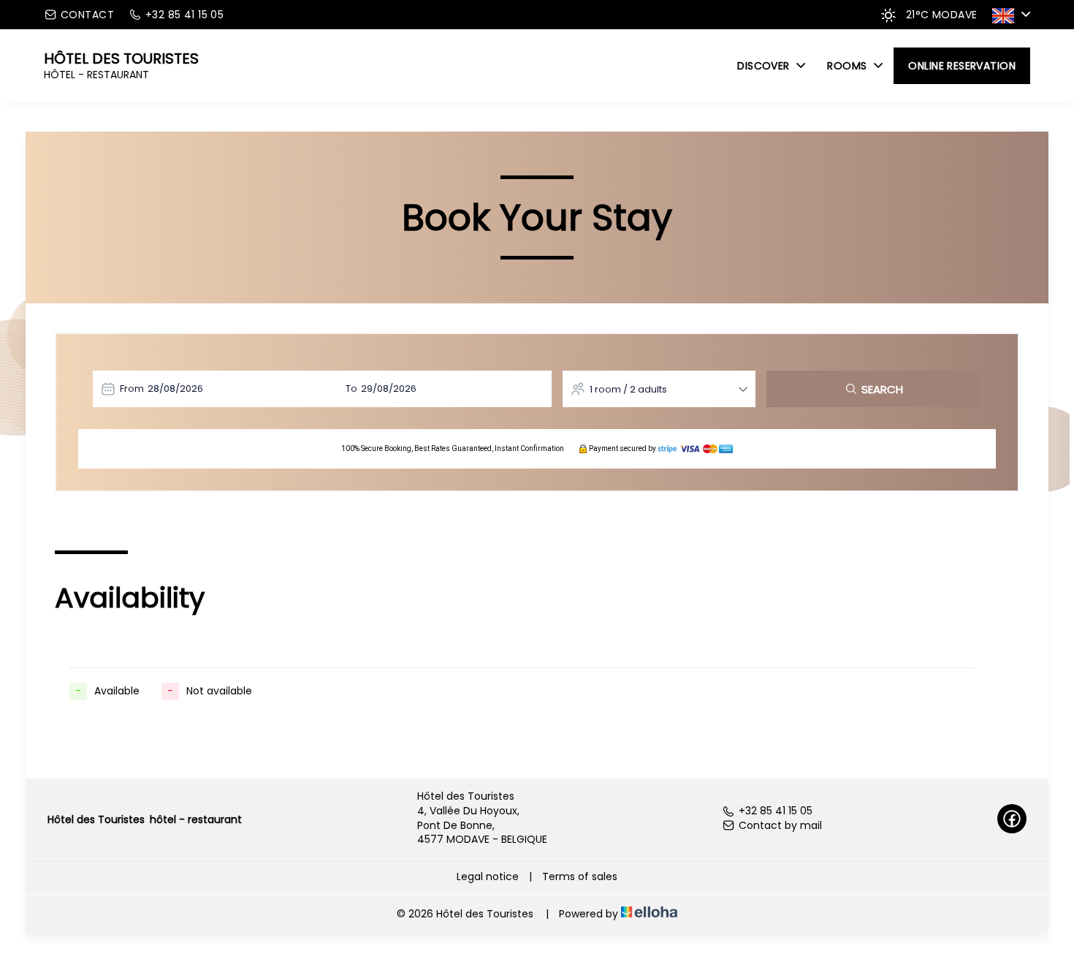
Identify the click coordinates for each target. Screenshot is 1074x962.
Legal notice (488, 876)
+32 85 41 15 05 (775, 811)
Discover (765, 65)
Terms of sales (579, 876)
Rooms (848, 65)
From (132, 388)
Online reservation (962, 65)
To (351, 388)
